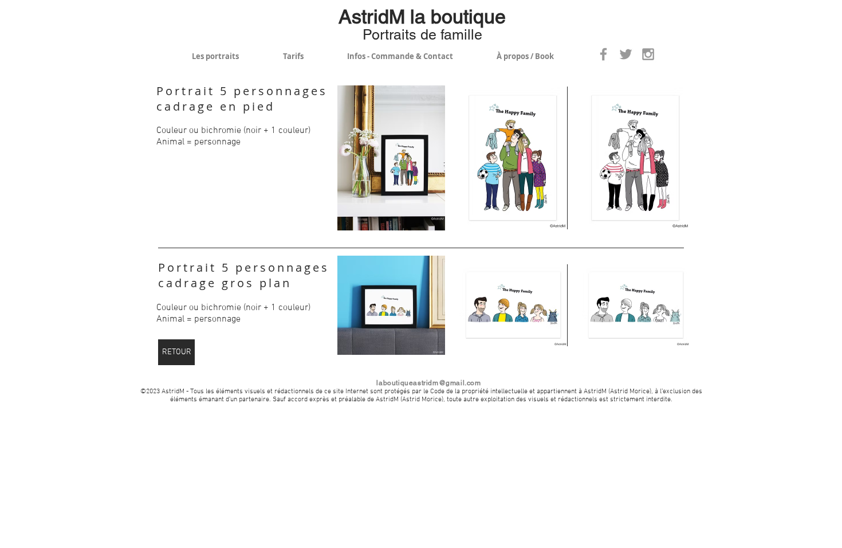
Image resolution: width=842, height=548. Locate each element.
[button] (391, 158)
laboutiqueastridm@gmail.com (428, 383)
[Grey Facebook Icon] (603, 54)
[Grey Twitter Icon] (625, 54)
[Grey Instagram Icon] (648, 54)
